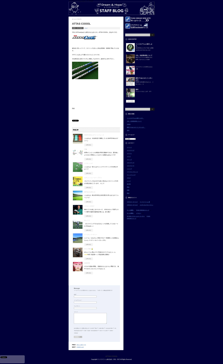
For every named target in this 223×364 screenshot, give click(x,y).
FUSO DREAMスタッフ (142, 210)
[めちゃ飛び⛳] (77, 256)
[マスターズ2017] (77, 214)
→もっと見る (130, 101)
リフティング (88, 163)
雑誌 (128, 193)
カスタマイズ (130, 150)
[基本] (130, 96)
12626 (128, 124)
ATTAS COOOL (111, 356)
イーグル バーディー (90, 234)
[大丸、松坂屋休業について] (130, 62)
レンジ (129, 181)
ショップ (129, 168)
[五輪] (77, 157)
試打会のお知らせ (89, 192)
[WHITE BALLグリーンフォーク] (77, 142)
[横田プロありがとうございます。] (130, 85)
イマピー (138, 213)
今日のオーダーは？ (132, 202)
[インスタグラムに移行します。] (130, 51)
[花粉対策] (77, 270)
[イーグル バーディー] (77, 242)
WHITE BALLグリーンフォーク (94, 135)
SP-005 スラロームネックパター (136, 216)
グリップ (129, 159)
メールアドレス (78, 300)
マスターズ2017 (89, 206)
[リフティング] (77, 171)
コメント (76, 311)
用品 (128, 187)
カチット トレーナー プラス (93, 177)
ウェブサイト (77, 306)
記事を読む (88, 145)
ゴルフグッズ (130, 162)
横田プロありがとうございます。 (136, 127)
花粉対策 (87, 263)
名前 (75, 294)
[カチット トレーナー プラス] (77, 185)
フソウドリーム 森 (145, 202)
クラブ (129, 156)
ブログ (86, 28)
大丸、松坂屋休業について (144, 55)
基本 (137, 89)
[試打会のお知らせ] (77, 199)
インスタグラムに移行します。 (135, 118)
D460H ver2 (80, 347)
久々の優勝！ (130, 210)
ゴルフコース (130, 165)
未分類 (129, 184)
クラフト (129, 153)
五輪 (85, 149)
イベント (129, 147)
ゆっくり (87, 220)
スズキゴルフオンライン (146, 205)
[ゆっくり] (77, 228)
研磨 (128, 190)
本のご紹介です (81, 344)
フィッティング (131, 175)
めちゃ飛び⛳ (88, 249)
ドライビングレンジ (132, 171)
